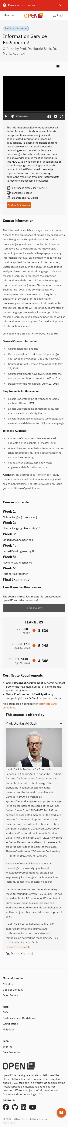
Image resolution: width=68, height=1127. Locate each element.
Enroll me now (34, 608)
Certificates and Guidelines (19, 1018)
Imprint (7, 1046)
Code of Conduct (13, 989)
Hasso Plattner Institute (35, 1119)
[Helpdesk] (61, 1113)
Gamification (10, 1023)
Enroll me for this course (19, 205)
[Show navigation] (33, 66)
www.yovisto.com (17, 947)
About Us (8, 984)
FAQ (5, 1012)
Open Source (10, 995)
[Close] (60, 5)
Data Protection (12, 1052)
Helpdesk (8, 1029)
